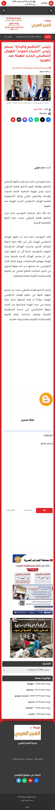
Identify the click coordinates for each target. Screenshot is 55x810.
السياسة (29, 759)
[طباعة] (13, 119)
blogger (31, 684)
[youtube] (30, 780)
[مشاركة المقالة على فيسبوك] (48, 119)
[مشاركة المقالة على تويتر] (42, 119)
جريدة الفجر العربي (27, 801)
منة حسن (38, 109)
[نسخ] (19, 119)
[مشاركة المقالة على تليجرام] (30, 119)
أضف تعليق (44, 72)
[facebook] (36, 780)
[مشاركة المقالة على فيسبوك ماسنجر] (24, 119)
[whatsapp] (24, 780)
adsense (30, 690)
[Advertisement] (27, 355)
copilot (31, 714)
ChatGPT (29, 708)
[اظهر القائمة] (51, 10)
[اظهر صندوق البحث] (3, 10)
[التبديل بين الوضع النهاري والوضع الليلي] (3, 3)
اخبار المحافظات (18, 759)
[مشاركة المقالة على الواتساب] (36, 119)
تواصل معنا (38, 759)
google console (22, 696)
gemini (31, 702)
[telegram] (18, 780)
